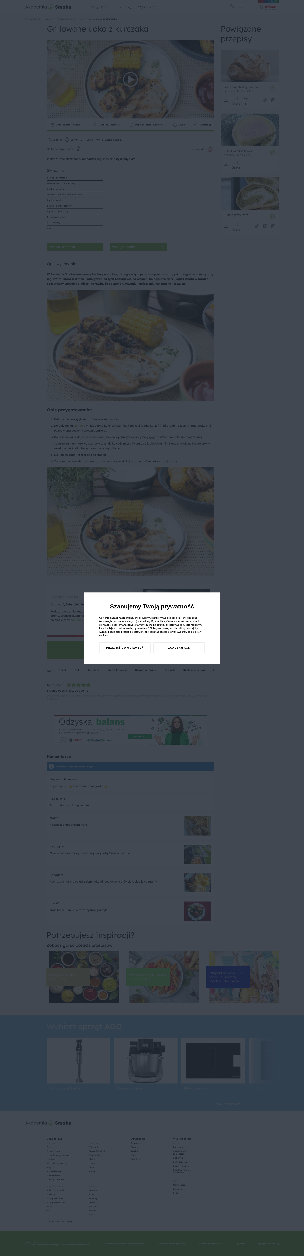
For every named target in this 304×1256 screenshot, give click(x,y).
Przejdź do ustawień (125, 647)
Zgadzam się (179, 647)
